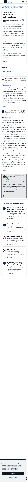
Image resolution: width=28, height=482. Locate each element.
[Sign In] (25, 1)
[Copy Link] (23, 24)
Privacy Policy (14, 469)
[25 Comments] (22, 111)
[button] (4, 20)
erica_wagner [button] (10, 20)
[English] (8, 1)
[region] (13, 470)
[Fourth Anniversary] (21, 78)
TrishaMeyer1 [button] (8, 78)
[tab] (4, 67)
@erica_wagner (7, 85)
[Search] (23, 1)
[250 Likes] (24, 111)
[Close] (24, 461)
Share (5, 62)
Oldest (8, 71)
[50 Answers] (23, 78)
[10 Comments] (25, 78)
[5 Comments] (23, 20)
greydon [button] (7, 111)
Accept (13, 473)
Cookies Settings (13, 477)
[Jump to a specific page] (25, 75)
